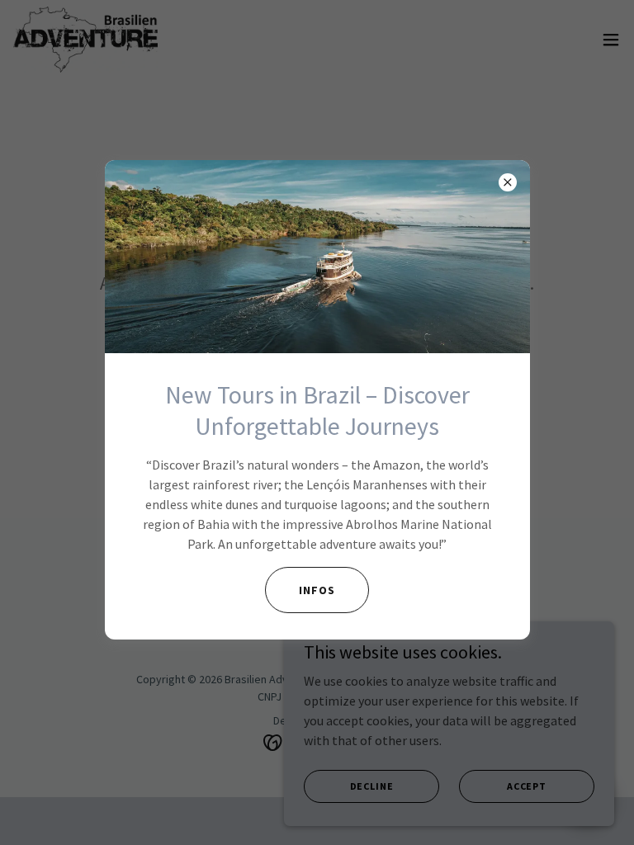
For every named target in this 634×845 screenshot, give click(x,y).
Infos (317, 590)
